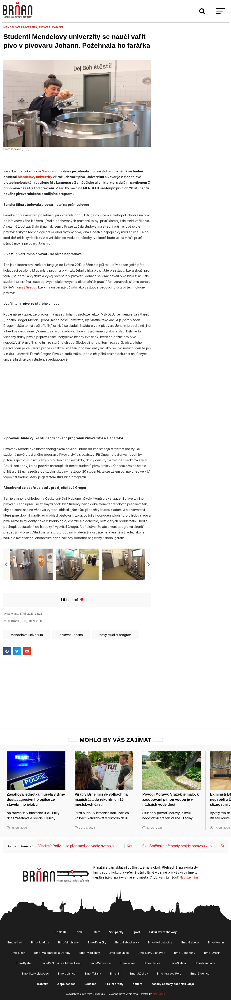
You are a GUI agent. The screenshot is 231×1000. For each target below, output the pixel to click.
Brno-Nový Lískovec (151, 952)
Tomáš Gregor (25, 287)
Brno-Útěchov (138, 973)
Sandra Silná (52, 171)
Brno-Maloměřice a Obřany (52, 952)
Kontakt (42, 984)
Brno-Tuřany (93, 973)
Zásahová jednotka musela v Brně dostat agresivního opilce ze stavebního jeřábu (36, 799)
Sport (136, 932)
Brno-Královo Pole (169, 973)
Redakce (90, 984)
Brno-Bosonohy (184, 952)
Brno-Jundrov (40, 942)
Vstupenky (116, 932)
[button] (202, 11)
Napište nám (189, 877)
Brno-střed (14, 942)
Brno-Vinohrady (68, 942)
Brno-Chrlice (152, 963)
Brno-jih (115, 973)
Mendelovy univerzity (35, 177)
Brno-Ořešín (212, 952)
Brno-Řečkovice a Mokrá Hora (61, 963)
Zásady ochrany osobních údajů (172, 984)
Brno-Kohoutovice (160, 942)
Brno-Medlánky (89, 952)
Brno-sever (127, 963)
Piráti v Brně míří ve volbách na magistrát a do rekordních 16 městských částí (101, 799)
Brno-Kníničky (97, 942)
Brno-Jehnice (67, 973)
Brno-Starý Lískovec (35, 973)
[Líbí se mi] (82, 600)
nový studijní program (115, 635)
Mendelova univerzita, (21, 27)
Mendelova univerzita (27, 635)
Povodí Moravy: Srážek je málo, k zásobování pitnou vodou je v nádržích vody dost (170, 799)
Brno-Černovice (100, 963)
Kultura (95, 932)
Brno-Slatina (178, 963)
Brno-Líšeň (18, 952)
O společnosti (66, 984)
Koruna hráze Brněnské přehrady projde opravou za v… (171, 846)
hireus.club (158, 994)
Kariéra (137, 984)
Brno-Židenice (200, 973)
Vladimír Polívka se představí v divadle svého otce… (80, 846)
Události (60, 932)
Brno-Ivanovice (205, 963)
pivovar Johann (51, 27)
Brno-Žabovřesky (127, 942)
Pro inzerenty (114, 984)
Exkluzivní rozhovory (163, 932)
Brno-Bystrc (24, 963)
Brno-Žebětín (190, 942)
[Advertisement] (77, 398)
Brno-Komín (216, 942)
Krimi (78, 932)
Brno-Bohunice (119, 952)
